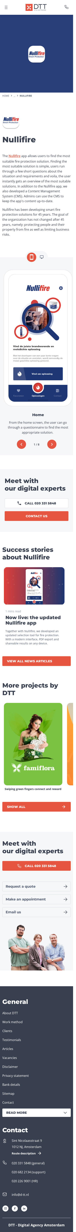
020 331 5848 (21, 1163)
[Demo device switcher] (31, 257)
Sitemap (8, 1093)
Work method (12, 1022)
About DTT (10, 1013)
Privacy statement (15, 1076)
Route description (24, 1153)
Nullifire (14, 156)
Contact (8, 1102)
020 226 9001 (21, 1181)
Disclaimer (10, 1067)
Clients (7, 1031)
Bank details (11, 1084)
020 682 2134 (21, 1172)
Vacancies (9, 1058)
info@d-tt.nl (20, 1195)
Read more (16, 1113)
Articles (7, 1049)
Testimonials (11, 1040)
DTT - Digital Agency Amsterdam (36, 1225)
